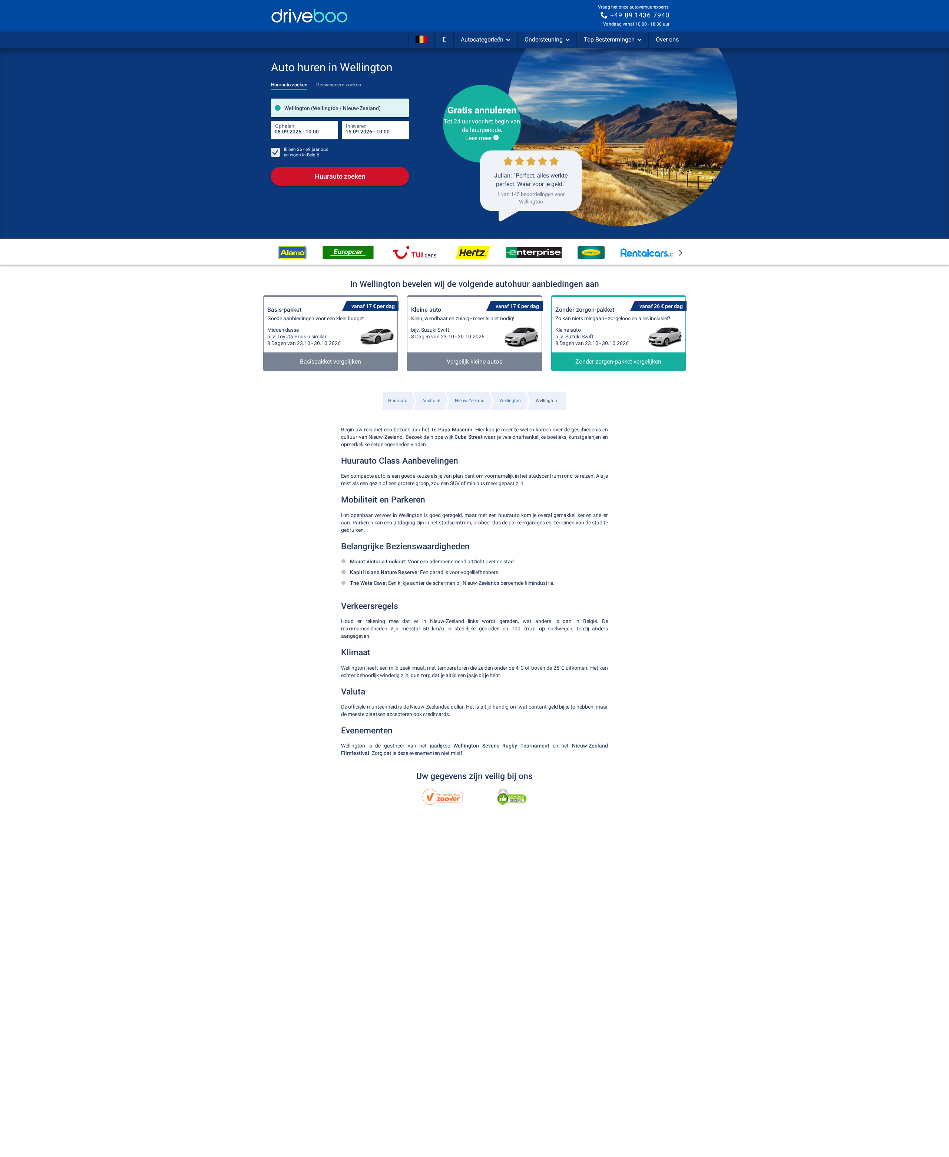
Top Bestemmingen (609, 39)
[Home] (309, 16)
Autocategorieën (482, 39)
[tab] (289, 83)
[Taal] (421, 39)
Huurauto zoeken (340, 176)
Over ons (667, 39)
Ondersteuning (544, 39)
